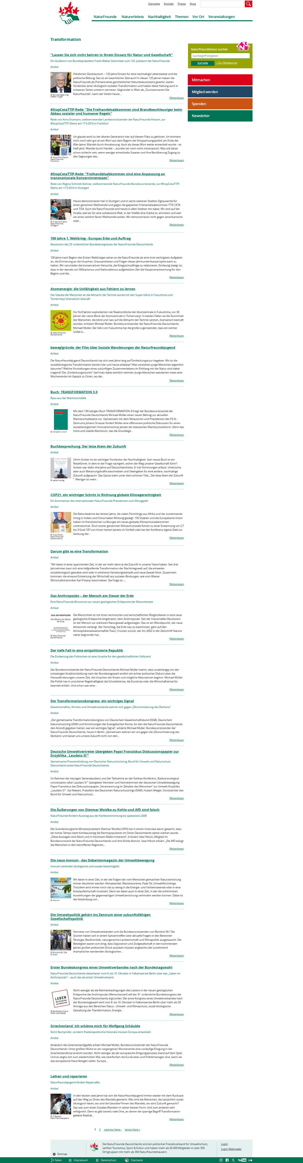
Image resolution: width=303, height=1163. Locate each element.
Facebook (228, 1160)
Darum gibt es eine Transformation (79, 551)
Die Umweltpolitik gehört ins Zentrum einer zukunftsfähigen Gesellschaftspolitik (100, 916)
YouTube (242, 1160)
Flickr (250, 1160)
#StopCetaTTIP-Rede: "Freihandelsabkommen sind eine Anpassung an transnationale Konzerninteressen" (107, 176)
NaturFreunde (105, 16)
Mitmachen (201, 79)
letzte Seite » (132, 1129)
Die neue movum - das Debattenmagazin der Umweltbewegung (102, 860)
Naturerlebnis (133, 16)
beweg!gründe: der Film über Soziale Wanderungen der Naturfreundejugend (112, 347)
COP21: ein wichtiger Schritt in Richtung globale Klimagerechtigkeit (105, 495)
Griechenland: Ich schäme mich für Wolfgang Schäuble (95, 1026)
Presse (182, 4)
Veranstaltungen (221, 16)
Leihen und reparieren (68, 1076)
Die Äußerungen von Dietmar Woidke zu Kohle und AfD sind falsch (105, 809)
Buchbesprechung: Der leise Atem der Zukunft (88, 446)
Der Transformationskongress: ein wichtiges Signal (92, 701)
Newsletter (201, 115)
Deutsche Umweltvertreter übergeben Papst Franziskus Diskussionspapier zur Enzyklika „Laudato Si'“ (114, 753)
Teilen (58, 1160)
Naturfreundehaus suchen (209, 49)
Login (224, 1144)
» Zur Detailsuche (226, 63)
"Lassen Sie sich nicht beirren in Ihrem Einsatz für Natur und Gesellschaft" (111, 55)
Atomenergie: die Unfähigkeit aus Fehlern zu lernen (92, 289)
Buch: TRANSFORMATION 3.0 (73, 392)
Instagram (222, 1160)
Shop (193, 4)
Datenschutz (108, 1160)
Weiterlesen (176, 98)
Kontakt (169, 4)
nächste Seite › (113, 1129)
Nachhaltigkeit (159, 16)
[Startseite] (65, 13)
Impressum (81, 1160)
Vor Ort (198, 16)
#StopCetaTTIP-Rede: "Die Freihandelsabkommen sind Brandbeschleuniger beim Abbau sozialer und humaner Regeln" (116, 111)
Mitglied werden (205, 91)
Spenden (199, 103)
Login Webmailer (231, 1149)
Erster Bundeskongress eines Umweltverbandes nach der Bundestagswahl (111, 967)
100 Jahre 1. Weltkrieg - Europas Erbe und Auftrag (90, 238)
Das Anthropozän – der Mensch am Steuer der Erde (92, 595)
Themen (181, 16)
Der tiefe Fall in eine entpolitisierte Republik (86, 650)
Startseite (154, 4)
